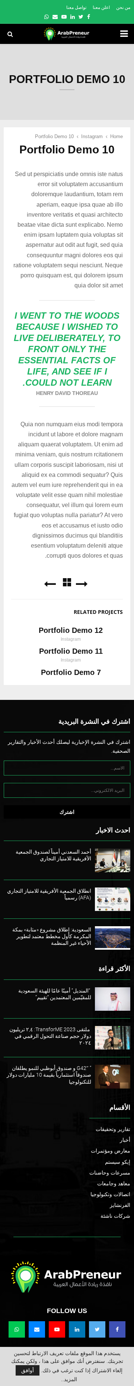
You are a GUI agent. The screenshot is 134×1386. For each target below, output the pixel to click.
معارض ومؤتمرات (110, 1151)
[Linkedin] (77, 1329)
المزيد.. (69, 1379)
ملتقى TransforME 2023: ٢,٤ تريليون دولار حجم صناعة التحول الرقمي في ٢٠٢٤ (50, 1036)
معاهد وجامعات (113, 1183)
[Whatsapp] (17, 1329)
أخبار (125, 1140)
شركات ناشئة (115, 1216)
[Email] (37, 1329)
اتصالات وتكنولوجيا (110, 1194)
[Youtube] (57, 1329)
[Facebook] (117, 1329)
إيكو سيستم (117, 1162)
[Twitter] (97, 1329)
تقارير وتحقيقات (113, 1129)
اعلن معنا (101, 7)
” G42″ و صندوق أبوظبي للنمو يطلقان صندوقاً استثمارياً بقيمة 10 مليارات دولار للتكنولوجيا (49, 1074)
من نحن (123, 7)
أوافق (27, 1370)
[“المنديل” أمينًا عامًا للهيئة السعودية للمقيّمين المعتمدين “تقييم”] (112, 999)
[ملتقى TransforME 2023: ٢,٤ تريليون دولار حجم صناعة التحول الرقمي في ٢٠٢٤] (112, 1037)
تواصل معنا (76, 7)
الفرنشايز (120, 1205)
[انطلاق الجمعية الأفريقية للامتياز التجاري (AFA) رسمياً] (112, 899)
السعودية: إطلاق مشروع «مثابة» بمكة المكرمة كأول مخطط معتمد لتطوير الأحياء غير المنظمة (51, 936)
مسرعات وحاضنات (109, 1173)
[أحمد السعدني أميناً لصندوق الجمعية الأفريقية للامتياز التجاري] (112, 860)
